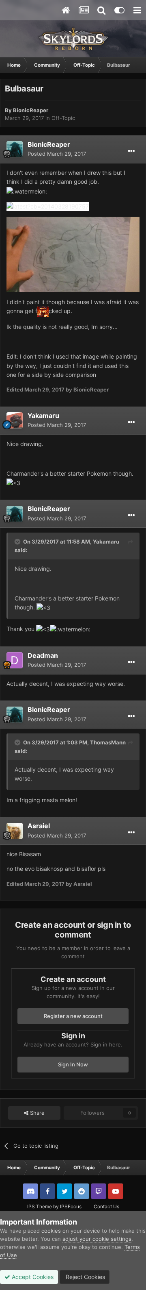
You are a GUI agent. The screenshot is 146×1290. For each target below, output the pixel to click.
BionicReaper (30, 110)
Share (36, 1112)
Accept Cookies (32, 1276)
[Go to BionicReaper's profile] (14, 149)
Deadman (43, 655)
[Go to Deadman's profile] (14, 660)
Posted (57, 153)
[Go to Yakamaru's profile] (14, 420)
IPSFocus (71, 1206)
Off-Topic (63, 118)
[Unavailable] (73, 253)
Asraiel (39, 826)
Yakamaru (43, 415)
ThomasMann (108, 742)
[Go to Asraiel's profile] (14, 831)
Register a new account (73, 1016)
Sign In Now (73, 1064)
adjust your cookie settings (96, 1239)
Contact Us (106, 1206)
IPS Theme (39, 1206)
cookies (51, 1230)
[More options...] (131, 151)
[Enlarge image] (47, 205)
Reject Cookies (84, 1276)
